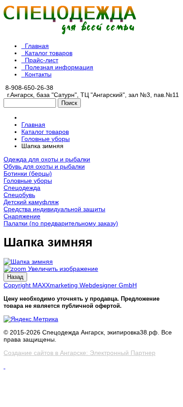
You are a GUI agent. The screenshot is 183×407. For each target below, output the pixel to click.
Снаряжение (22, 216)
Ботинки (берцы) (28, 173)
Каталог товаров (48, 52)
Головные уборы (28, 180)
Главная (37, 45)
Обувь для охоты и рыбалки (44, 166)
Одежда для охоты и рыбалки (47, 159)
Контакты (38, 74)
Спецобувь (19, 194)
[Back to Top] (4, 366)
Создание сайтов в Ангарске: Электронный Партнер (79, 352)
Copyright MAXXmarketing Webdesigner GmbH (70, 285)
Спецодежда (22, 187)
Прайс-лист (41, 60)
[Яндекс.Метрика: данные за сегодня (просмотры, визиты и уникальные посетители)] (31, 318)
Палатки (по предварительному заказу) (61, 223)
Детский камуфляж (31, 202)
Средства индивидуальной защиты (54, 209)
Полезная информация (59, 67)
